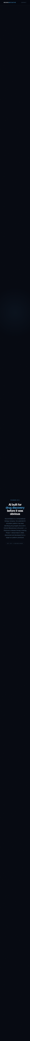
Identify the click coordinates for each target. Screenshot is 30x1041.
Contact (23, 2)
